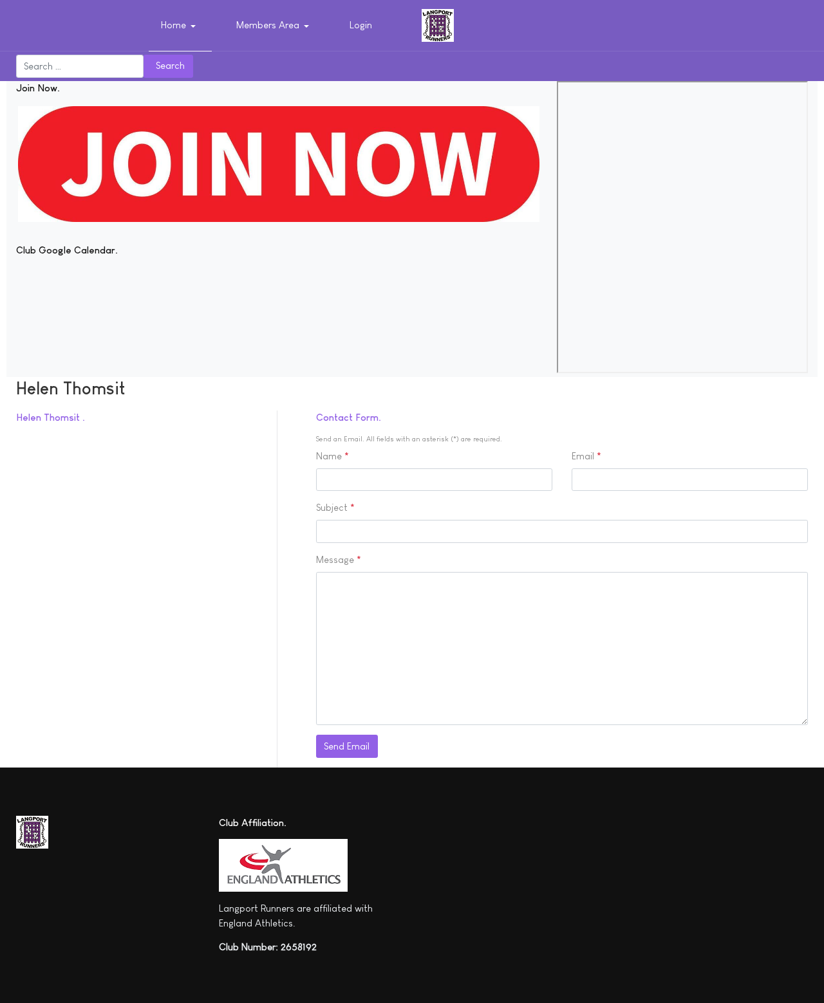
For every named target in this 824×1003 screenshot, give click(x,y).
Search (170, 65)
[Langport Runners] (438, 24)
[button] (180, 25)
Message (338, 559)
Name (332, 455)
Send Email (347, 746)
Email (586, 455)
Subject (335, 507)
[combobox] (80, 66)
